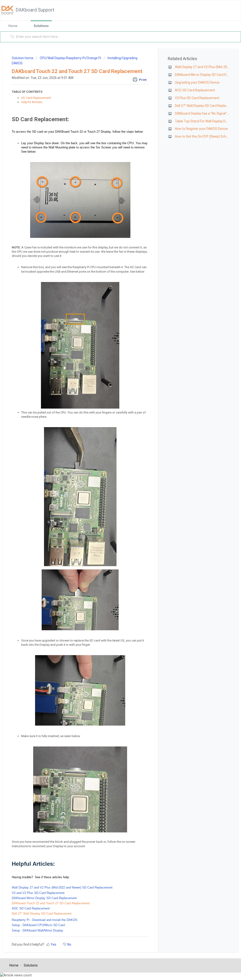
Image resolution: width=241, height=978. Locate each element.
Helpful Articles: (32, 102)
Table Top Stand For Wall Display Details (204, 121)
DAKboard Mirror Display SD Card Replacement (44, 898)
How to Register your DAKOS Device (201, 129)
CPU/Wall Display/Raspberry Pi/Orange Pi (70, 58)
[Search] (12, 37)
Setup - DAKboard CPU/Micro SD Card (38, 925)
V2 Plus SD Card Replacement (197, 98)
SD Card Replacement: (36, 98)
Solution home (23, 58)
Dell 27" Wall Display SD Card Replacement (42, 913)
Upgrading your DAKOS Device (197, 82)
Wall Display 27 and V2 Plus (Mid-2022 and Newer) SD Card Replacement (62, 887)
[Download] (112, 441)
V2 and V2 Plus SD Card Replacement (38, 893)
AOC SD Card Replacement (31, 908)
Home (12, 26)
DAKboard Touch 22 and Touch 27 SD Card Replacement (51, 903)
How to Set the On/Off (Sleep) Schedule (204, 136)
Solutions (41, 26)
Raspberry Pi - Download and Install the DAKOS (44, 920)
